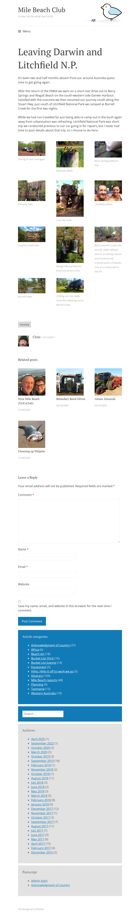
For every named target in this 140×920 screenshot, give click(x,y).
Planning (37, 685)
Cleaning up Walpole (31, 451)
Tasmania (37, 689)
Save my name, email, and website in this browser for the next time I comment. (64, 608)
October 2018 (40, 774)
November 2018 (42, 770)
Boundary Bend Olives (70, 399)
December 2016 (42, 852)
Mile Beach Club (41, 9)
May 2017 (37, 839)
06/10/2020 (62, 405)
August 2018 (39, 778)
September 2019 (42, 761)
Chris (36, 337)
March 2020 (39, 752)
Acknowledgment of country (50, 645)
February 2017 (41, 848)
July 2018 (37, 783)
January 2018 (40, 804)
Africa (35, 650)
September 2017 (42, 822)
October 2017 (40, 818)
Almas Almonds (105, 399)
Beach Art (37, 654)
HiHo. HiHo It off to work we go (52, 671)
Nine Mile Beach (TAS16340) (28, 401)
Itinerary (24, 324)
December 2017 (42, 809)
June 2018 (37, 787)
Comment (26, 495)
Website (23, 584)
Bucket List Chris (42, 658)
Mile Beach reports (44, 680)
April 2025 (38, 739)
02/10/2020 (101, 405)
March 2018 (39, 796)
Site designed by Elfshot (31, 909)
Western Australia (43, 693)
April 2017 (38, 844)
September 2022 (42, 743)
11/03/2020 (24, 457)
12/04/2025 (24, 409)
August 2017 (39, 826)
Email (23, 567)
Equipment (38, 667)
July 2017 (37, 831)
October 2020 (40, 748)
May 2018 (37, 791)
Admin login (39, 881)
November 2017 (42, 813)
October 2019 (40, 756)
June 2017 (37, 835)
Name (23, 549)
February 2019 (41, 765)
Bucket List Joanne (43, 663)
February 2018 (41, 800)
